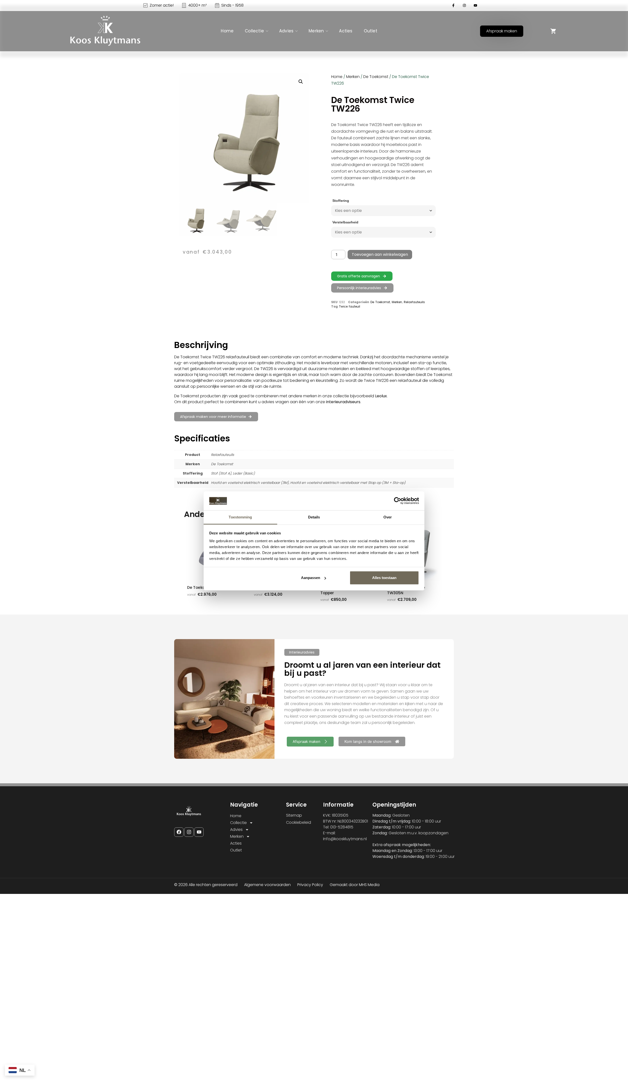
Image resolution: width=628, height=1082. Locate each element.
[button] (300, 81)
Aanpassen (310, 578)
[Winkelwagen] (553, 31)
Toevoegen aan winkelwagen (380, 254)
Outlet (370, 31)
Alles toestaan (384, 578)
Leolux (381, 396)
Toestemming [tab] (240, 517)
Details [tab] (314, 517)
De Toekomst (375, 76)
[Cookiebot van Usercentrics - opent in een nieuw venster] (397, 500)
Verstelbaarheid (345, 222)
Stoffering (340, 200)
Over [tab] (387, 517)
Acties (345, 31)
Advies (286, 31)
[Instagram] (189, 832)
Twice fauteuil (349, 306)
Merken (316, 31)
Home (227, 31)
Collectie (254, 31)
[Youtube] (199, 832)
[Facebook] (178, 832)
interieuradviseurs (343, 402)
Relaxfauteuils (414, 302)
